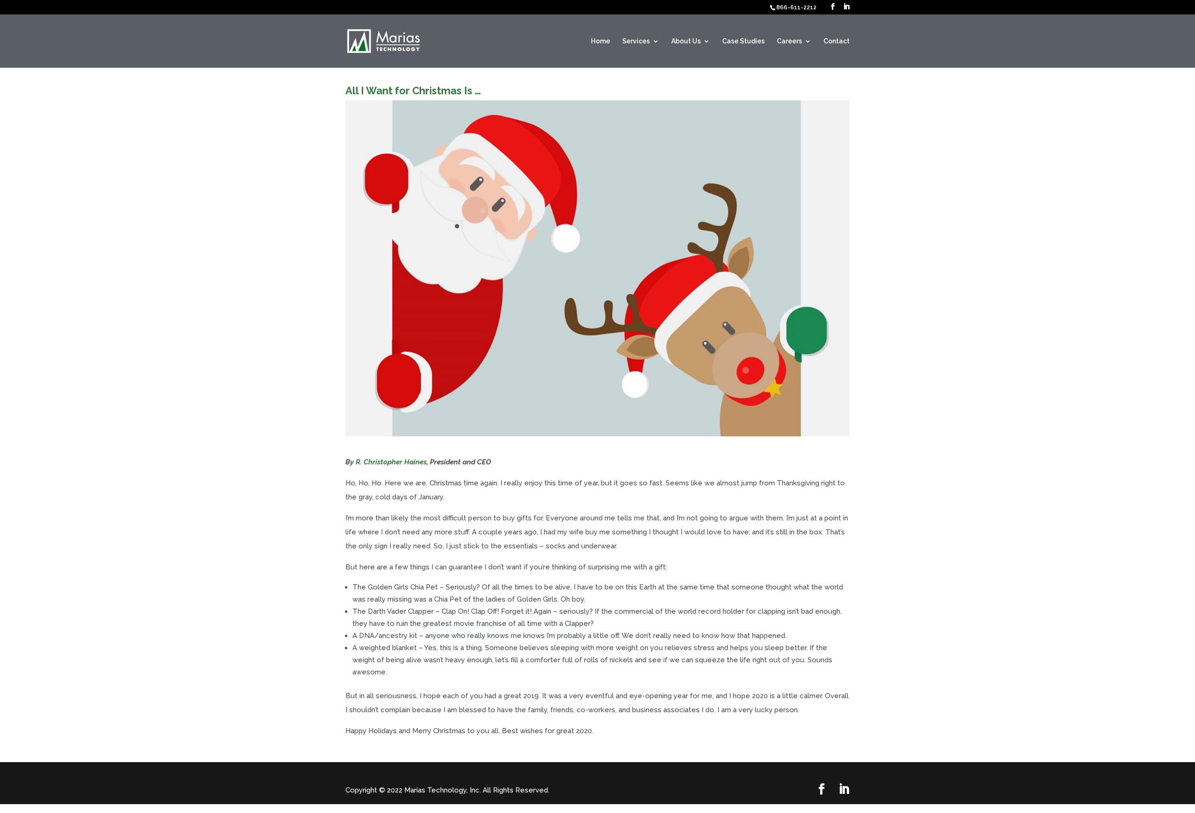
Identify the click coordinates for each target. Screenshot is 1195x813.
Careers (789, 41)
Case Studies (743, 41)
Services (636, 41)
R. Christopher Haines (391, 462)
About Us (686, 41)
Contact (836, 41)
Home (600, 41)
